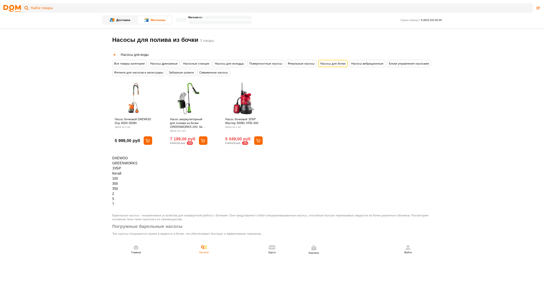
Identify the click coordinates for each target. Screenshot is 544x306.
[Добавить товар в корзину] (148, 140)
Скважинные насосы (213, 72)
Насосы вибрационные (367, 63)
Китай (116, 173)
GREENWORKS (124, 163)
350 (115, 188)
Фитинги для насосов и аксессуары (138, 72)
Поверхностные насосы (265, 63)
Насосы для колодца (229, 63)
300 (115, 183)
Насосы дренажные (164, 63)
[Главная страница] (10, 8)
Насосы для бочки (333, 63)
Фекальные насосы (301, 63)
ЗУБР (116, 168)
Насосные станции (196, 63)
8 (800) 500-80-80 (431, 20)
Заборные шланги (181, 72)
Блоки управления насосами (409, 63)
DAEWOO (120, 158)
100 (115, 178)
